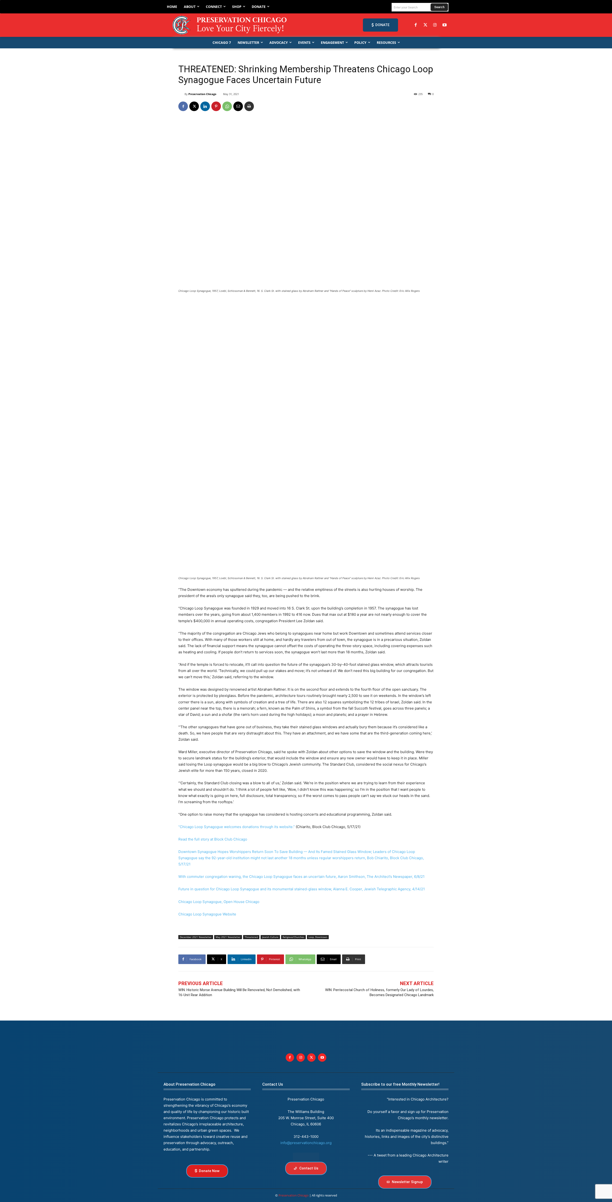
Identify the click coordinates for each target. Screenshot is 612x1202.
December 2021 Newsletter (196, 937)
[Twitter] (425, 25)
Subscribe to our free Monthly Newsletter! (400, 1084)
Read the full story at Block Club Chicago (212, 839)
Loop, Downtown (317, 937)
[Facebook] (416, 25)
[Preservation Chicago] (230, 25)
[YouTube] (444, 25)
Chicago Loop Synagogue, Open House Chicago (218, 901)
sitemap (306, 1157)
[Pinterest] (216, 106)
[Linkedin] (205, 106)
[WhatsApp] (227, 106)
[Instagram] (435, 25)
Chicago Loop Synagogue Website (207, 914)
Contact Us (272, 1084)
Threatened (251, 937)
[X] (194, 106)
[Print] (249, 106)
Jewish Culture (270, 937)
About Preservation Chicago (189, 1084)
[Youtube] (322, 1057)
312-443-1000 (306, 1136)
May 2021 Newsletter (228, 937)
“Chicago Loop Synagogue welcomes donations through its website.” (236, 826)
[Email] (238, 106)
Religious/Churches (293, 937)
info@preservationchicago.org (306, 1142)
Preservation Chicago (202, 94)
